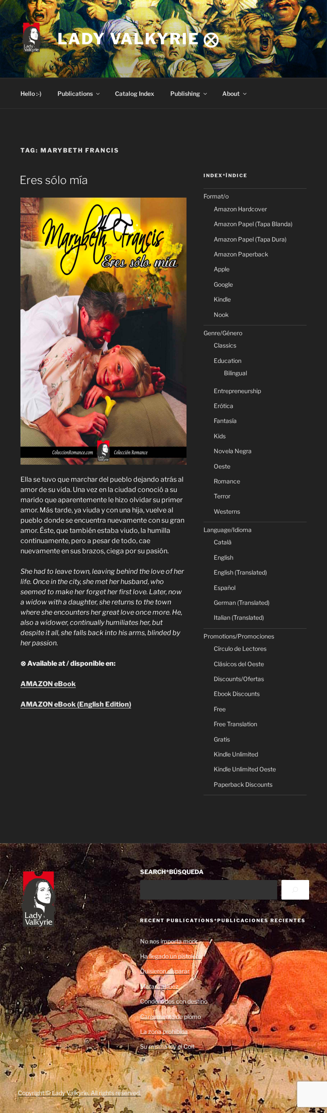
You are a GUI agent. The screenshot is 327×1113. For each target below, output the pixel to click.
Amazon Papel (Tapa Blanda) (253, 223)
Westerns (227, 511)
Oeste (222, 466)
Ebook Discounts (237, 693)
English (223, 557)
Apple (221, 269)
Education (227, 360)
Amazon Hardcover (240, 209)
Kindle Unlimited (236, 754)
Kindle (222, 299)
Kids (220, 436)
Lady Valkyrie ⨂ (138, 38)
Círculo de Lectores (240, 648)
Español (224, 587)
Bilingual (235, 373)
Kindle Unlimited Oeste (245, 769)
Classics (225, 345)
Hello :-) (30, 93)
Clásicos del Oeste (239, 663)
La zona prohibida (164, 1031)
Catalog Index (134, 93)
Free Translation (235, 724)
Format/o (216, 196)
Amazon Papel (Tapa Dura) (250, 239)
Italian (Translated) (239, 617)
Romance (227, 481)
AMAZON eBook (48, 684)
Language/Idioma (228, 529)
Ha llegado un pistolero (170, 956)
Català (223, 542)
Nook (221, 314)
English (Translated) (240, 572)
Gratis (222, 739)
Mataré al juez (159, 986)
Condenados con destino (173, 1001)
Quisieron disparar (164, 971)
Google (223, 284)
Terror (222, 496)
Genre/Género (223, 332)
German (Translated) (242, 602)
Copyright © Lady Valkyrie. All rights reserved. (79, 1092)
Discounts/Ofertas (239, 678)
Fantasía (225, 420)
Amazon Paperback (241, 254)
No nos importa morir (169, 941)
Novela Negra (233, 450)
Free (220, 709)
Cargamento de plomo (170, 1016)
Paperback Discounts (243, 784)
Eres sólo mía (54, 180)
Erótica (223, 405)
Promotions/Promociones (239, 636)
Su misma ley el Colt (167, 1046)
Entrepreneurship (237, 390)
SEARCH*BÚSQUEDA (172, 871)
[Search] (295, 890)
